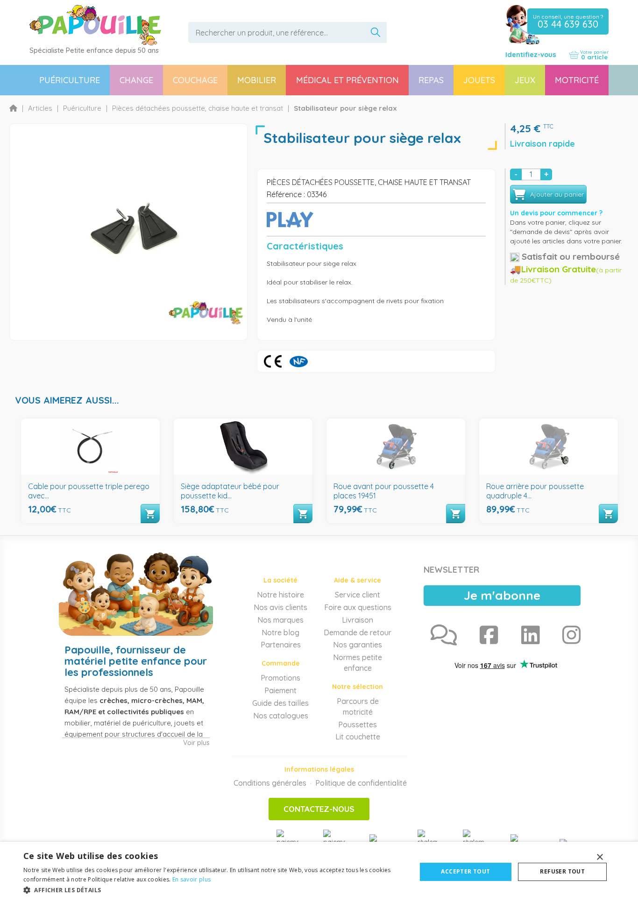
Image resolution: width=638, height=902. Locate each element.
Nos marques (280, 620)
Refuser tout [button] (562, 871)
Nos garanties (357, 644)
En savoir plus (191, 879)
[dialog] (319, 872)
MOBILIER (256, 80)
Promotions (280, 677)
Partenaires (281, 644)
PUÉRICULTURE (69, 80)
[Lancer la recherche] (375, 32)
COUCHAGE (195, 80)
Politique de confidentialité (361, 783)
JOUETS (479, 80)
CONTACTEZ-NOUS (319, 809)
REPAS (431, 80)
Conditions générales (270, 783)
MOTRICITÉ (577, 80)
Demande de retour (357, 632)
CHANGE (136, 80)
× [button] (599, 857)
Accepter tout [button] (465, 871)
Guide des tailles (280, 703)
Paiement (280, 690)
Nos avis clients (280, 607)
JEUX (525, 80)
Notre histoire (280, 594)
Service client (357, 594)
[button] (213, 889)
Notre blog (280, 632)
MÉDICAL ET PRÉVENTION (347, 80)
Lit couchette (357, 736)
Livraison (357, 620)
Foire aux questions (357, 607)
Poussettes (357, 724)
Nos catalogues (280, 715)
